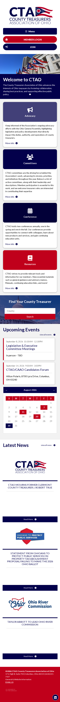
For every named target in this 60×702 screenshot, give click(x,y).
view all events (46, 334)
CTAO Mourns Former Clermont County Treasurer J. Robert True (30, 486)
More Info (10, 143)
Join (32, 47)
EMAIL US (9, 682)
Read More (28, 519)
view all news (46, 445)
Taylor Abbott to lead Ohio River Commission (30, 623)
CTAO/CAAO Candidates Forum (27, 369)
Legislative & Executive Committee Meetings (21, 347)
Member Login (33, 39)
